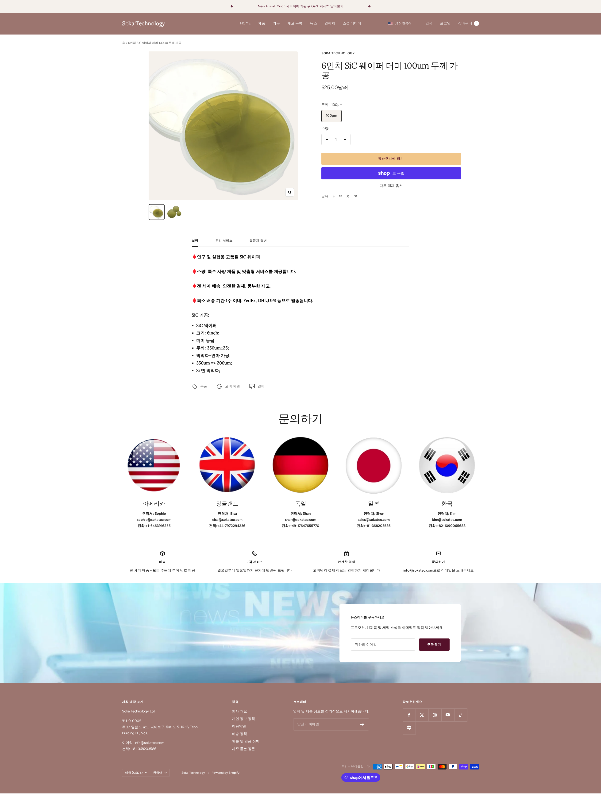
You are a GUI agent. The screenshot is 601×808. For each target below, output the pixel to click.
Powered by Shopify (225, 772)
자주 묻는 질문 (243, 749)
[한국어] (348, 196)
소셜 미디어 (352, 23)
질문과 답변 (258, 240)
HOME (245, 23)
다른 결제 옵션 (391, 186)
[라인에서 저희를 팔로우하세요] (409, 727)
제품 (261, 23)
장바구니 (467, 23)
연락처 (329, 23)
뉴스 (313, 23)
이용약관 (239, 726)
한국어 (157, 772)
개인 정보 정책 (243, 719)
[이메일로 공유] (355, 196)
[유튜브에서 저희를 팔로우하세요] (447, 714)
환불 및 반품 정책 (245, 741)
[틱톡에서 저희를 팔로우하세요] (460, 714)
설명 (195, 240)
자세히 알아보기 (331, 6)
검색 (428, 23)
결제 (261, 386)
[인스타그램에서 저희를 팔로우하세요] (434, 714)
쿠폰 (203, 386)
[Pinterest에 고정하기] (340, 196)
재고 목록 (294, 23)
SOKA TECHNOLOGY (338, 53)
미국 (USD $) (134, 772)
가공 (276, 23)
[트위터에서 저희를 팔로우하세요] (422, 714)
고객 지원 (232, 386)
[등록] (362, 724)
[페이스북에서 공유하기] (334, 196)
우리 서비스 (224, 240)
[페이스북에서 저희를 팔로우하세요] (409, 714)
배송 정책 (239, 734)
